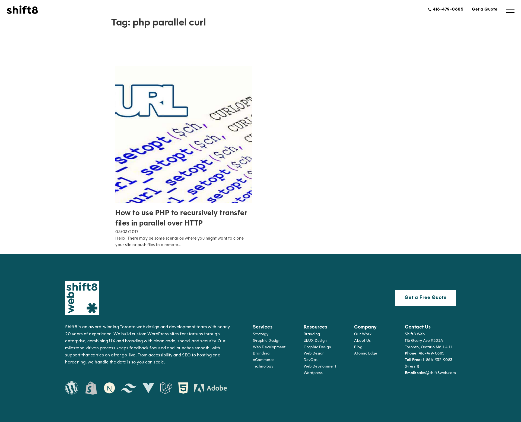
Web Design (314, 354)
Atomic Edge (365, 354)
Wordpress (313, 373)
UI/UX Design (315, 341)
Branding (261, 354)
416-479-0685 (424, 354)
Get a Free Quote (426, 297)
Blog (358, 347)
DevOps (311, 360)
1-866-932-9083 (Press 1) (429, 363)
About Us (362, 341)
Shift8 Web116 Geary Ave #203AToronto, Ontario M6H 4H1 (428, 340)
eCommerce (264, 360)
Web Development (320, 367)
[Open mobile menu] (510, 10)
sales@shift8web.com (430, 373)
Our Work (362, 334)
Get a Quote (485, 9)
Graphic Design (267, 341)
